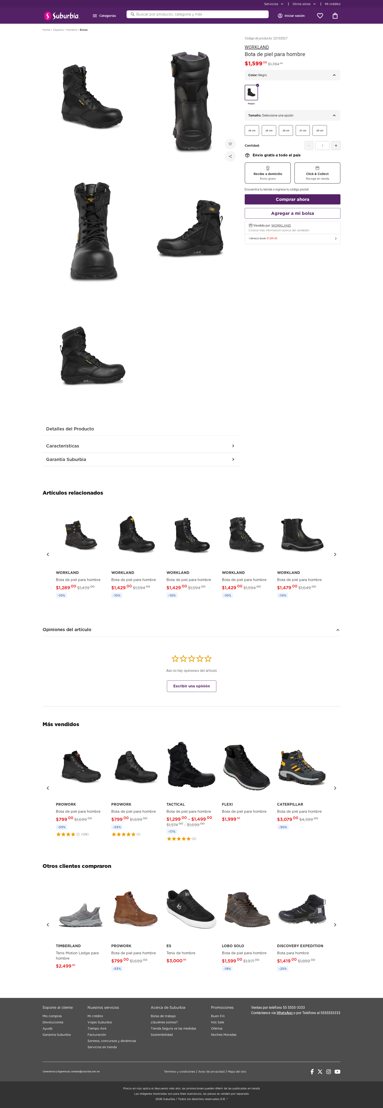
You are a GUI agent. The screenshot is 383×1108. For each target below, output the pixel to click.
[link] (81, 551)
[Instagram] (328, 1071)
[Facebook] (312, 1071)
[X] (320, 1071)
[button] (48, 554)
